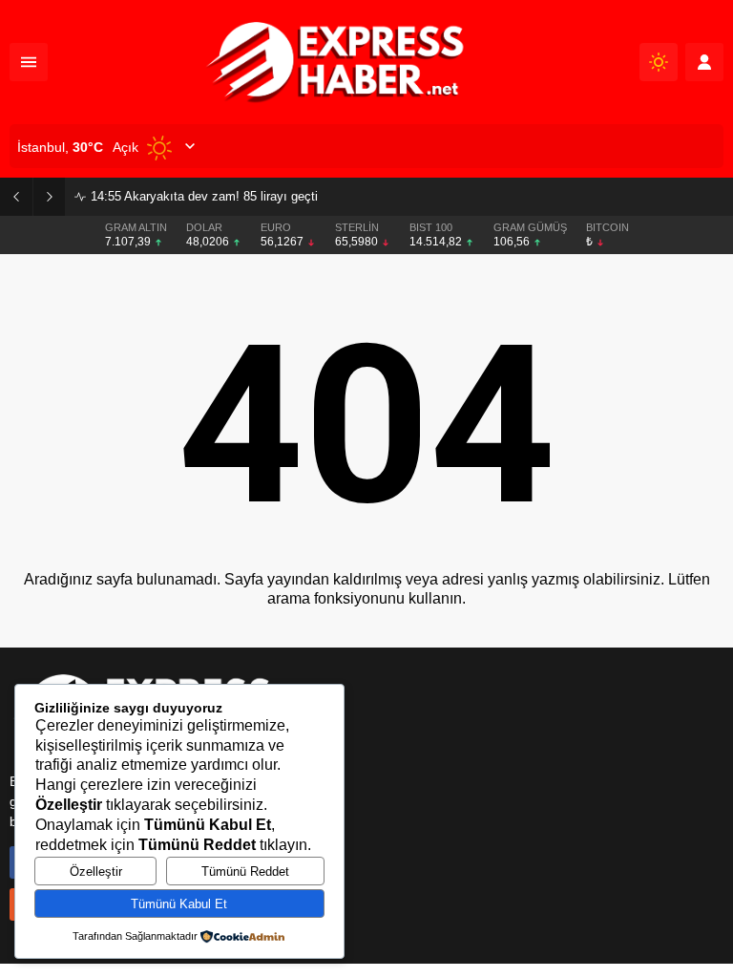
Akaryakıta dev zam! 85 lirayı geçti (204, 196)
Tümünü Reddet (245, 871)
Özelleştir (96, 871)
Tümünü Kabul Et (179, 904)
